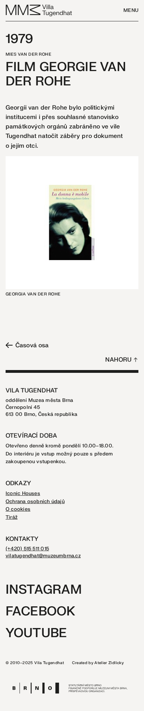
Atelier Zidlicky (109, 662)
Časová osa (32, 345)
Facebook (40, 611)
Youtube (36, 633)
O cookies (18, 509)
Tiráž (11, 517)
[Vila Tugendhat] (39, 10)
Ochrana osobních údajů (35, 501)
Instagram (44, 589)
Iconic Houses (23, 493)
